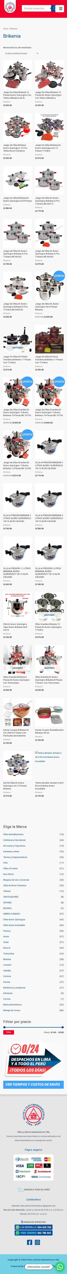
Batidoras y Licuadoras (14, 987)
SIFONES (7, 902)
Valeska (7, 970)
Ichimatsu (8, 993)
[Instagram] (37, 1242)
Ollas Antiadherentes (13, 834)
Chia (5, 862)
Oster (6, 942)
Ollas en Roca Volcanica (14, 885)
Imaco (6, 936)
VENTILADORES (11, 896)
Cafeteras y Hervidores (14, 840)
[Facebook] (30, 1242)
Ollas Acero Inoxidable (14, 925)
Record (6, 947)
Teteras (7, 891)
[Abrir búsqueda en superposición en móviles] (40, 8)
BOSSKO (7, 908)
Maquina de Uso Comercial (16, 879)
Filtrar (8, 1032)
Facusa (6, 982)
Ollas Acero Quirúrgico (14, 919)
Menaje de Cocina (11, 1010)
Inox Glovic (8, 874)
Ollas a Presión (10, 868)
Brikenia (7, 959)
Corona (6, 999)
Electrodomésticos (12, 1004)
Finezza (7, 931)
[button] (60, 9)
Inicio (5, 28)
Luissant (7, 964)
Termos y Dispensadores (15, 857)
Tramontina (8, 953)
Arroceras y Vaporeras (14, 845)
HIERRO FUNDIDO (11, 913)
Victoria (7, 976)
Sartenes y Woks (11, 851)
